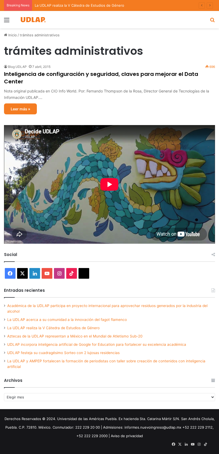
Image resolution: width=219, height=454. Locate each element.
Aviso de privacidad (127, 436)
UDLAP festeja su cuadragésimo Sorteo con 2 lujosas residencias (63, 353)
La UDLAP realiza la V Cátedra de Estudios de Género (79, 5)
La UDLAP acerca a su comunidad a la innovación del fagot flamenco (67, 319)
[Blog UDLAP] (32, 20)
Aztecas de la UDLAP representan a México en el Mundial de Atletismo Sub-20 (75, 336)
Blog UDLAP (17, 67)
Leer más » (20, 109)
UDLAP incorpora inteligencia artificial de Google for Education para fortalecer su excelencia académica (96, 344)
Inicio (12, 35)
